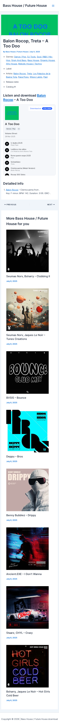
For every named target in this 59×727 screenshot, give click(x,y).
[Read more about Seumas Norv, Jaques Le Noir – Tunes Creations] (27, 309)
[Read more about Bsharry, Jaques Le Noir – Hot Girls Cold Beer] (27, 666)
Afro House (11, 64)
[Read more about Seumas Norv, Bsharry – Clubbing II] (27, 250)
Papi (45, 77)
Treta (29, 73)
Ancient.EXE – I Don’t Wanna (24, 574)
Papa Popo (23, 77)
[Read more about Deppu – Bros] (27, 431)
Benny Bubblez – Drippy (21, 515)
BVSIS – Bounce (16, 397)
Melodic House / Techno (30, 64)
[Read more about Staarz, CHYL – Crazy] (27, 607)
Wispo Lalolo (36, 77)
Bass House (33, 60)
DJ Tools (31, 56)
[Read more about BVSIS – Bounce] (27, 372)
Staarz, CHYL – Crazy (19, 632)
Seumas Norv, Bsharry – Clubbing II (28, 276)
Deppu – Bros (14, 456)
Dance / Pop (20, 56)
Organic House (47, 60)
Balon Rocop (19, 73)
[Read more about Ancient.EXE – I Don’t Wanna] (27, 548)
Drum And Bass (18, 60)
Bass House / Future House (25, 5)
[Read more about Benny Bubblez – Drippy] (27, 489)
